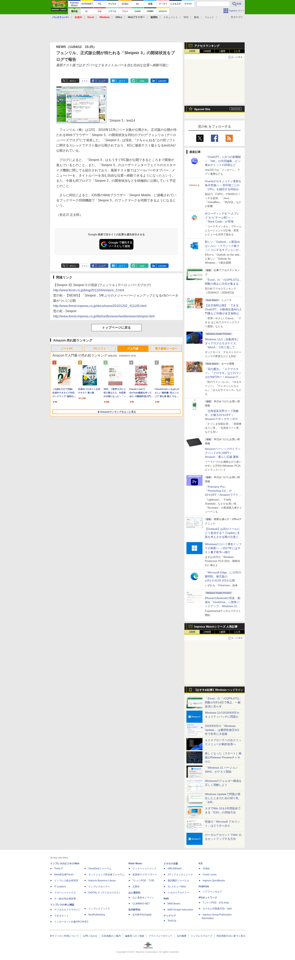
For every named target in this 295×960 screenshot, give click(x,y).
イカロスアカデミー (178, 892)
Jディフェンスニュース (180, 874)
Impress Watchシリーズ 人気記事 (216, 626)
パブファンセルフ (212, 891)
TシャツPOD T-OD (143, 880)
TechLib (172, 920)
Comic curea (210, 874)
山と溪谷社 (134, 892)
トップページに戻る (116, 327)
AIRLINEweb (175, 868)
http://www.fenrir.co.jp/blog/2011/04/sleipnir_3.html (88, 290)
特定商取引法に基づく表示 (231, 936)
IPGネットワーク (208, 897)
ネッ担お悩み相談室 (65, 898)
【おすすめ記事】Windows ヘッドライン (218, 690)
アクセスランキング (207, 45)
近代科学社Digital (142, 914)
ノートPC (67, 348)
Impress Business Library (102, 880)
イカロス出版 (171, 863)
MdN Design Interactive (180, 909)
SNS (185, 17)
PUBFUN (204, 886)
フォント (209, 17)
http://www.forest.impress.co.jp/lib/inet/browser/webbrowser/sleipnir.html (104, 316)
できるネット (61, 915)
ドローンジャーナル (65, 892)
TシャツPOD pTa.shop (216, 902)
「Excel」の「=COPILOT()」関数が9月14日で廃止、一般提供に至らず (223, 702)
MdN (166, 898)
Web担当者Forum (63, 874)
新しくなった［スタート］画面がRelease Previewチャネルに (223, 757)
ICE (201, 863)
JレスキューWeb (177, 886)
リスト (84, 81)
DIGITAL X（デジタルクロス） (104, 892)
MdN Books (174, 903)
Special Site (202, 109)
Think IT (58, 868)
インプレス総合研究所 (66, 880)
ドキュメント (170, 17)
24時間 (207, 51)
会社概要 (181, 936)
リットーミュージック (144, 868)
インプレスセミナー (99, 886)
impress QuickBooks (214, 880)
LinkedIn (162, 81)
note (142, 81)
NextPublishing (96, 914)
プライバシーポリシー (161, 936)
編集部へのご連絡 (134, 936)
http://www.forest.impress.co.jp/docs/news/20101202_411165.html (99, 306)
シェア (102, 81)
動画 (196, 17)
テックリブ (170, 915)
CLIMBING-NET (141, 903)
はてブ (122, 81)
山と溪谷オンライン (143, 897)
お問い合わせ (90, 936)
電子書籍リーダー (166, 348)
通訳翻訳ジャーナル (178, 880)
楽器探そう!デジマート (144, 874)
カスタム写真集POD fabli (217, 908)
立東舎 (136, 886)
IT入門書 (132, 348)
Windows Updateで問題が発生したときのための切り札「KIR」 (222, 798)
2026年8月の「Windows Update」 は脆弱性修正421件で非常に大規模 (222, 729)
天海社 (206, 868)
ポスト (73, 81)
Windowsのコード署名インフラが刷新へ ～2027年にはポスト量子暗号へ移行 (223, 548)
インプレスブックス (99, 908)
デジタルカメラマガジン (67, 909)
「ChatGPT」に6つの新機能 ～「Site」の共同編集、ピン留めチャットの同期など (223, 161)
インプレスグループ (201, 936)
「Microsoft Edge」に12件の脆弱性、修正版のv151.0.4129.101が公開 (223, 576)
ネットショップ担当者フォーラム (106, 874)
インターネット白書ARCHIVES (71, 921)
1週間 (222, 51)
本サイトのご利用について (64, 936)
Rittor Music (135, 863)
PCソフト (100, 348)
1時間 (192, 51)
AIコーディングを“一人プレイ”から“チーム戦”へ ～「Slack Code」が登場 (222, 217)
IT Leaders (60, 886)
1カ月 (237, 51)
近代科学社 (134, 909)
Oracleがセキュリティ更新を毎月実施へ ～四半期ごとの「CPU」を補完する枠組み (223, 185)
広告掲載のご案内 (111, 936)
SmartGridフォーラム (99, 868)
